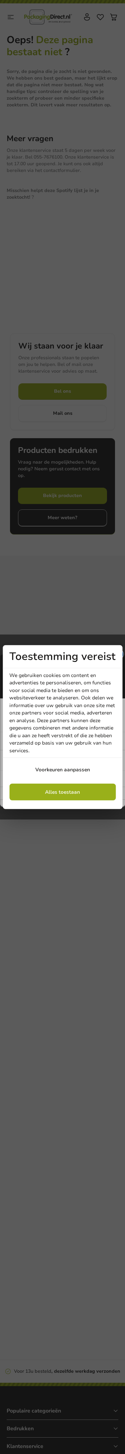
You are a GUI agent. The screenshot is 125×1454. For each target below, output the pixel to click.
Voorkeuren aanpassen (62, 769)
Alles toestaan (62, 791)
